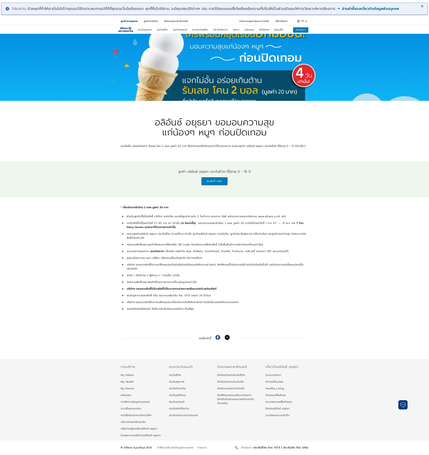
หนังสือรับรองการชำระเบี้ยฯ (136, 415)
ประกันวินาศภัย (177, 388)
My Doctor (127, 388)
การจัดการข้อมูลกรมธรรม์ (135, 402)
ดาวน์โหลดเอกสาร (131, 409)
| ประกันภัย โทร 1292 (294, 448)
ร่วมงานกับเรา (273, 375)
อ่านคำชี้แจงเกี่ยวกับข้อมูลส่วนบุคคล (370, 8)
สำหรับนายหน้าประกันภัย (230, 388)
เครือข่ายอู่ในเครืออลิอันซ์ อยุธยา (139, 429)
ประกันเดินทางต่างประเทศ (183, 415)
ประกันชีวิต (175, 375)
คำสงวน (202, 448)
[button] (422, 6)
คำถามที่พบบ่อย (274, 382)
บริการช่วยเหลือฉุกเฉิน (133, 422)
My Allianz (127, 375)
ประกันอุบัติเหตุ (177, 395)
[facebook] (218, 337)
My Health (127, 382)
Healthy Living (274, 388)
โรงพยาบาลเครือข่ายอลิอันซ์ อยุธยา (141, 435)
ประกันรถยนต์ (176, 402)
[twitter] (227, 337)
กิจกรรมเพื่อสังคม (275, 395)
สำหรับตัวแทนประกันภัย (230, 382)
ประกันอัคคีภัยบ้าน (179, 409)
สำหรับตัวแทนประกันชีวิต (231, 375)
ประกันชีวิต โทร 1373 (267, 448)
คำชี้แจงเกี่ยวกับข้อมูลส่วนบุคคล (175, 448)
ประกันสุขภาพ (176, 382)
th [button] (302, 21)
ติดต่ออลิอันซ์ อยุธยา (277, 409)
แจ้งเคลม (126, 395)
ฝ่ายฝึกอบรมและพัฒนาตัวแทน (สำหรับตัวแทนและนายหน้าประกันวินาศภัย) (235, 399)
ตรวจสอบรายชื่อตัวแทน (278, 402)
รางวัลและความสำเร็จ (277, 415)
